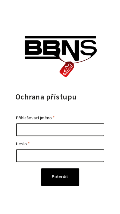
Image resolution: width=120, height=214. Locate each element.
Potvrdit (60, 177)
